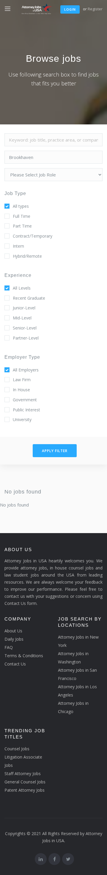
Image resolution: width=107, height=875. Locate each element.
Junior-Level (24, 308)
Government (25, 399)
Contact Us (15, 664)
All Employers (26, 370)
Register (95, 9)
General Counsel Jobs (24, 782)
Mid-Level (22, 318)
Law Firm (22, 379)
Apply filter (54, 450)
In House (21, 389)
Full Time (21, 216)
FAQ (8, 647)
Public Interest (26, 410)
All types (21, 206)
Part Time (22, 226)
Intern (18, 246)
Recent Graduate (29, 298)
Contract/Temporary (32, 236)
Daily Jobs (13, 639)
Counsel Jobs (16, 748)
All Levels (22, 288)
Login (70, 9)
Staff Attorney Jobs (22, 773)
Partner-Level (26, 338)
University (22, 419)
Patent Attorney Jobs (24, 790)
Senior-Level (25, 328)
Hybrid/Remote (27, 256)
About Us (13, 631)
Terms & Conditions (23, 655)
